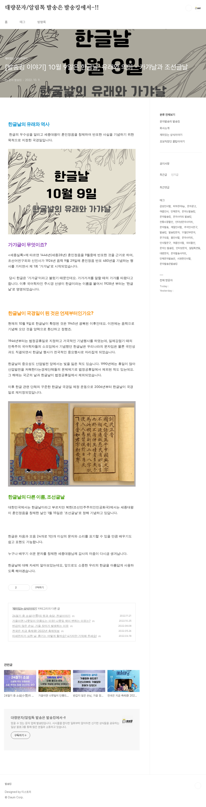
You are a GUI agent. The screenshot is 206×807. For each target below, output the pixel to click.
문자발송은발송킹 (168, 263)
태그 (22, 22)
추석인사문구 (190, 227)
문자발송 (164, 227)
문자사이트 (187, 237)
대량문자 (164, 253)
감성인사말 (165, 206)
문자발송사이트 (178, 253)
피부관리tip (179, 206)
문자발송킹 (165, 216)
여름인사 (164, 211)
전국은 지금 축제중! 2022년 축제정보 (36, 631)
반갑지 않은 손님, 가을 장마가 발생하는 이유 (40, 625)
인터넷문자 (181, 248)
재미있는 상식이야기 (25, 608)
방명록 (41, 22)
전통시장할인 (166, 221)
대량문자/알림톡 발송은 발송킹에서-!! (52, 8)
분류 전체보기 (167, 114)
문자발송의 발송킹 (170, 121)
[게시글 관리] (25, 588)
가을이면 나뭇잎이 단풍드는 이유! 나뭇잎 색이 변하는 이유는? (51, 620)
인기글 (174, 174)
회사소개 (164, 128)
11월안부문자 (188, 232)
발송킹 (163, 232)
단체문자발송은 (167, 258)
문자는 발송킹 (167, 248)
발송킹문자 (174, 232)
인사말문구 (165, 242)
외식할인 (190, 242)
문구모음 (164, 237)
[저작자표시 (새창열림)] (49, 587)
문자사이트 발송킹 (182, 216)
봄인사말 (175, 237)
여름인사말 (178, 242)
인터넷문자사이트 (184, 221)
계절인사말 (176, 227)
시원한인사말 (184, 258)
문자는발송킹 (188, 211)
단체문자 (175, 211)
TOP (198, 785)
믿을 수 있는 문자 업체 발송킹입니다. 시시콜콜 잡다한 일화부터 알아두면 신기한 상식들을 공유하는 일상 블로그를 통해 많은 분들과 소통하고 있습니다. (65, 725)
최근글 (163, 174)
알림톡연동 (194, 248)
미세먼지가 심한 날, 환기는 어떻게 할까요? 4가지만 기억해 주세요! (54, 636)
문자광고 (191, 206)
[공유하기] (20, 588)
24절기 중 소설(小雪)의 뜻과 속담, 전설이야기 (41, 615)
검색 (189, 8)
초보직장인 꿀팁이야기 (172, 141)
